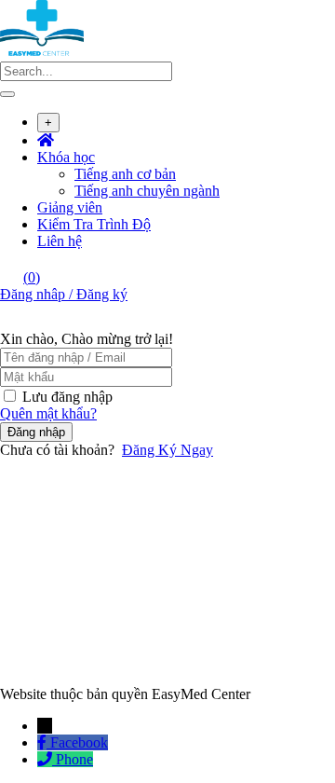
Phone (74, 759)
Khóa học (66, 157)
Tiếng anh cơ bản (125, 174)
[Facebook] (43, 742)
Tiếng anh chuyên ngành (147, 191)
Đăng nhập (36, 432)
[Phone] (46, 759)
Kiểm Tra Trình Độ (94, 224)
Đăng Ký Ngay (167, 450)
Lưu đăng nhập (67, 397)
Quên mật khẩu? (48, 413)
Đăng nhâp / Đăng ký (63, 294)
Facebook (79, 742)
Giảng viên (69, 207)
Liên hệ (59, 241)
